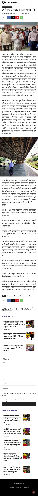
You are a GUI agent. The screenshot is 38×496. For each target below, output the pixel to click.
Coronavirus (10, 295)
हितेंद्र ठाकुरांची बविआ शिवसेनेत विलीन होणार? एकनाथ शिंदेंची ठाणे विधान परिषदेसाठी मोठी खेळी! (14, 336)
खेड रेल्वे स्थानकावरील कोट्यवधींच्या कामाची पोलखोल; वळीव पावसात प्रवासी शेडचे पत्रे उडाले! (13, 457)
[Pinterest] (17, 17)
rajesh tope (30, 295)
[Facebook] (9, 17)
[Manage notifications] (33, 492)
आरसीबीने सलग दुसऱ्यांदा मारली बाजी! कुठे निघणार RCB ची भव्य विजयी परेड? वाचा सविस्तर (12, 431)
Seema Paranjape (7, 13)
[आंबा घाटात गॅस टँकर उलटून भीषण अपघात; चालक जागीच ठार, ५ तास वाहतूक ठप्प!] (26, 469)
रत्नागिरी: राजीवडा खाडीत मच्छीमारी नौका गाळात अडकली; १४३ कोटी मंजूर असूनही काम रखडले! (12, 444)
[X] (13, 17)
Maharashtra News (7, 7)
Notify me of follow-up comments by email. (15, 398)
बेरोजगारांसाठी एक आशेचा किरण (28, 309)
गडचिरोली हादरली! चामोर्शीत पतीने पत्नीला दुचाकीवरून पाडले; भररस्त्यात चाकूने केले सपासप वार (14, 324)
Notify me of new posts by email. (13, 401)
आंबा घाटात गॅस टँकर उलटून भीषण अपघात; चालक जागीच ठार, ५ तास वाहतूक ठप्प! (12, 469)
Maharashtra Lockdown (19, 295)
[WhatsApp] (21, 17)
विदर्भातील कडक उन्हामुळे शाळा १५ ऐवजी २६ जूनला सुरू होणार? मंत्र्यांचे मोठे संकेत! (14, 348)
